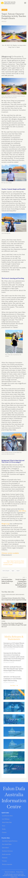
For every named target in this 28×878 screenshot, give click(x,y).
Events (4, 594)
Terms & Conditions (10, 872)
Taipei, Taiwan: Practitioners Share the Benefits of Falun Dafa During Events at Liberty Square (14, 562)
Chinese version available (10, 553)
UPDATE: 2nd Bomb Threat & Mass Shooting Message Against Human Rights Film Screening (13, 668)
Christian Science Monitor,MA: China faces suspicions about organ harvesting (14, 599)
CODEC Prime (14, 877)
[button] (25, 3)
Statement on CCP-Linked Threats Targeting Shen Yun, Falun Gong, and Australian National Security (14, 645)
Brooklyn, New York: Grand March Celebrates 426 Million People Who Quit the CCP (14, 625)
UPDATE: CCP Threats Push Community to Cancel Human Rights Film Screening (13, 678)
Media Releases (10, 594)
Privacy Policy (19, 872)
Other (4, 9)
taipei (13, 570)
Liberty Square (5, 570)
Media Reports (20, 594)
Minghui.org (5, 524)
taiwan (18, 570)
